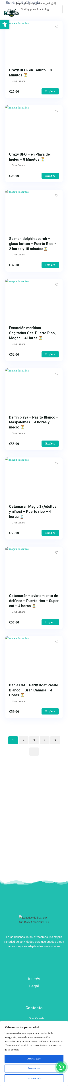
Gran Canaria (36, 1018)
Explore (50, 91)
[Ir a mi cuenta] (43, 13)
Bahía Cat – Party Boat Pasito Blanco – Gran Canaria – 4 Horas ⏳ (33, 690)
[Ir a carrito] (53, 13)
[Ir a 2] (34, 751)
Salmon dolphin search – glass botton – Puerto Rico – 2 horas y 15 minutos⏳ (33, 243)
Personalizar (34, 1068)
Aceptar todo (34, 1058)
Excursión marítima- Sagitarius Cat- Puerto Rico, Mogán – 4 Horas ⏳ (32, 333)
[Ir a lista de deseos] (48, 13)
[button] (4, 24)
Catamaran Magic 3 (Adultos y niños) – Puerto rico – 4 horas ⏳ (33, 511)
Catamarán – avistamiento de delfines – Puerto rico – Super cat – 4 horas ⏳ (34, 601)
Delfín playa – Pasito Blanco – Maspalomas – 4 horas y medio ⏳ (33, 422)
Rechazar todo (34, 1078)
